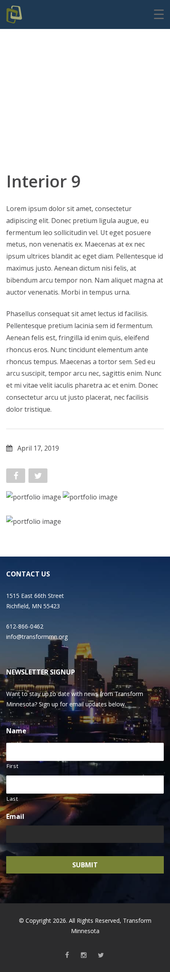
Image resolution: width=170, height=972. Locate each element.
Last (12, 798)
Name (16, 731)
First (12, 766)
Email (15, 816)
